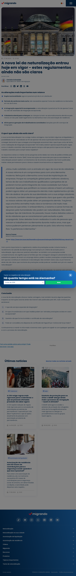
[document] (38, 288)
